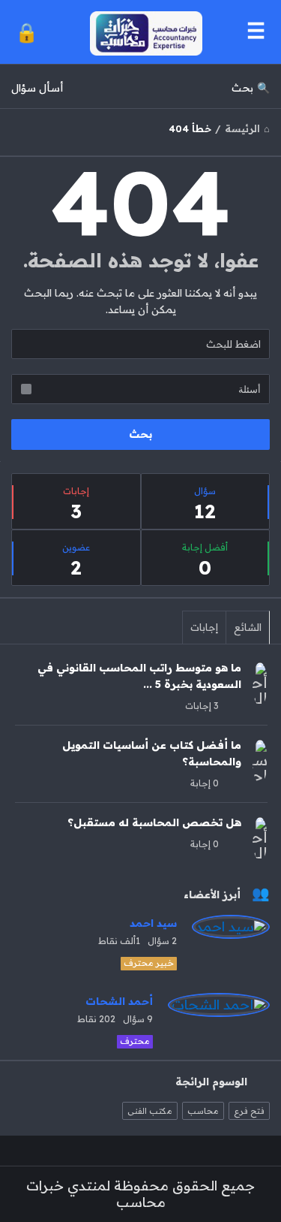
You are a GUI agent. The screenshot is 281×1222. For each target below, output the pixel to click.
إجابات (204, 627)
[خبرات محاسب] (142, 32)
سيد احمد (153, 923)
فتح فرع (249, 1111)
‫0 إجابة (204, 783)
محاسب (203, 1111)
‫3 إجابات (202, 705)
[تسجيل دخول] (26, 32)
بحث (242, 88)
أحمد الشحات (119, 1001)
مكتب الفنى (149, 1111)
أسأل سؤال (37, 88)
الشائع (248, 627)
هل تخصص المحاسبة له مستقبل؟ (154, 822)
